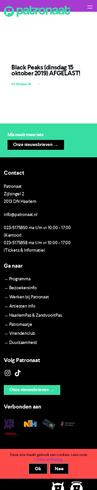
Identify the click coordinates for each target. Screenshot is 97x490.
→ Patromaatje (18, 324)
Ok (38, 469)
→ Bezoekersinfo (20, 288)
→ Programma (17, 279)
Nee (59, 469)
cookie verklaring (48, 459)
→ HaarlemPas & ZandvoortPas (33, 315)
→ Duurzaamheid (20, 342)
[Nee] (91, 464)
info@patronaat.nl (20, 214)
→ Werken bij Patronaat (26, 297)
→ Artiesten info (19, 306)
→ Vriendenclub (19, 333)
